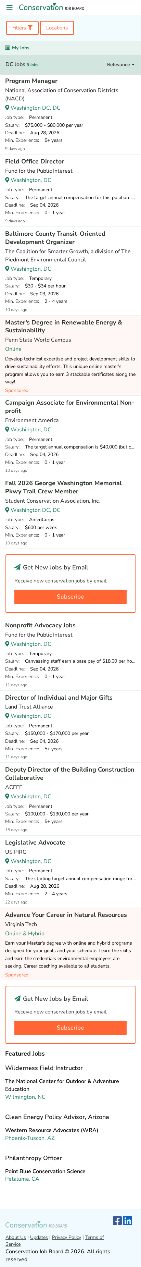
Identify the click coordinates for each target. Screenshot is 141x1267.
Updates (39, 1237)
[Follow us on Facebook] (117, 1221)
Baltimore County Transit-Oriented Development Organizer (55, 238)
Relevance (119, 64)
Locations (57, 27)
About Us (15, 1237)
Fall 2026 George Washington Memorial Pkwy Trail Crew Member (63, 487)
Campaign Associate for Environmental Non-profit (69, 406)
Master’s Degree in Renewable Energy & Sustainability (63, 326)
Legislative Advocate (35, 842)
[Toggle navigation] (9, 8)
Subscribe (70, 597)
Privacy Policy (66, 1237)
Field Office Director (34, 161)
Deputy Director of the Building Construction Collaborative (69, 773)
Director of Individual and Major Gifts (59, 697)
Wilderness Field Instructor (44, 1068)
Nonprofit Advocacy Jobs (40, 625)
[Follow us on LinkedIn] (127, 1221)
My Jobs (20, 48)
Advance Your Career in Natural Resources (66, 915)
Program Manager (31, 81)
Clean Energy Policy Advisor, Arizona (57, 1117)
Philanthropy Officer (33, 1158)
